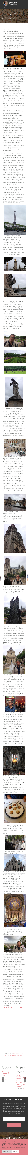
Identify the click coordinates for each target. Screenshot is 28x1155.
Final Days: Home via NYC (6, 1073)
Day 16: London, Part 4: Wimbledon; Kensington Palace (21, 1081)
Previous (8, 1007)
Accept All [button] (15, 1151)
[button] (3, 1079)
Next (22, 1007)
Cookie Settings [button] (7, 1151)
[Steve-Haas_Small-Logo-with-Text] (10, 1)
